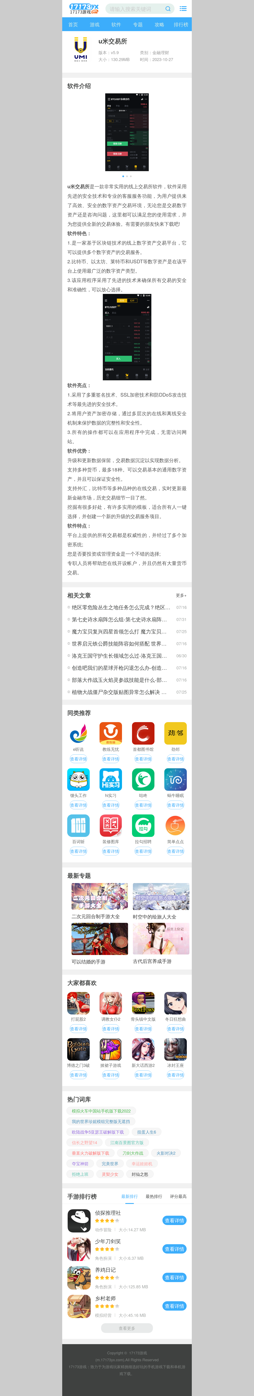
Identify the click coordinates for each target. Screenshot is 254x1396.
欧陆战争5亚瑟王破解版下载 (98, 1132)
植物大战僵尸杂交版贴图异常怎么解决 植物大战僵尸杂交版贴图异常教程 (155, 691)
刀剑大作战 (133, 1153)
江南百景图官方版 (127, 1142)
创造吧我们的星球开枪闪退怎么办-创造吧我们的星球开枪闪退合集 (148, 667)
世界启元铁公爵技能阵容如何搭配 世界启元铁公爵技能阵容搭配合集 (150, 643)
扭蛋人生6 (146, 1132)
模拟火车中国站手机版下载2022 (101, 1111)
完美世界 (110, 1163)
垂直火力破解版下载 (90, 1153)
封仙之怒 (140, 1174)
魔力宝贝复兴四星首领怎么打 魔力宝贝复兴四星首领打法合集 (142, 631)
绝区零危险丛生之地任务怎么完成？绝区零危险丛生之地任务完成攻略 (152, 607)
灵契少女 (110, 1174)
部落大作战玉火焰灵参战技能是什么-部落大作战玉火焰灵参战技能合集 (153, 679)
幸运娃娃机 (142, 1163)
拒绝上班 (80, 1174)
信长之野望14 (84, 1142)
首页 (73, 24)
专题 (138, 24)
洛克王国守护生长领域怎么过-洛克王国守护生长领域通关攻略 (143, 655)
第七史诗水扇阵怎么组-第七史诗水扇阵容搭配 (124, 619)
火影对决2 (166, 1153)
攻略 (159, 24)
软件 (116, 24)
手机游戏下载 (158, 1366)
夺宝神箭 (80, 1163)
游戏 (95, 24)
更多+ (181, 595)
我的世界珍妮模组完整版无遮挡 (101, 1121)
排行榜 (181, 24)
